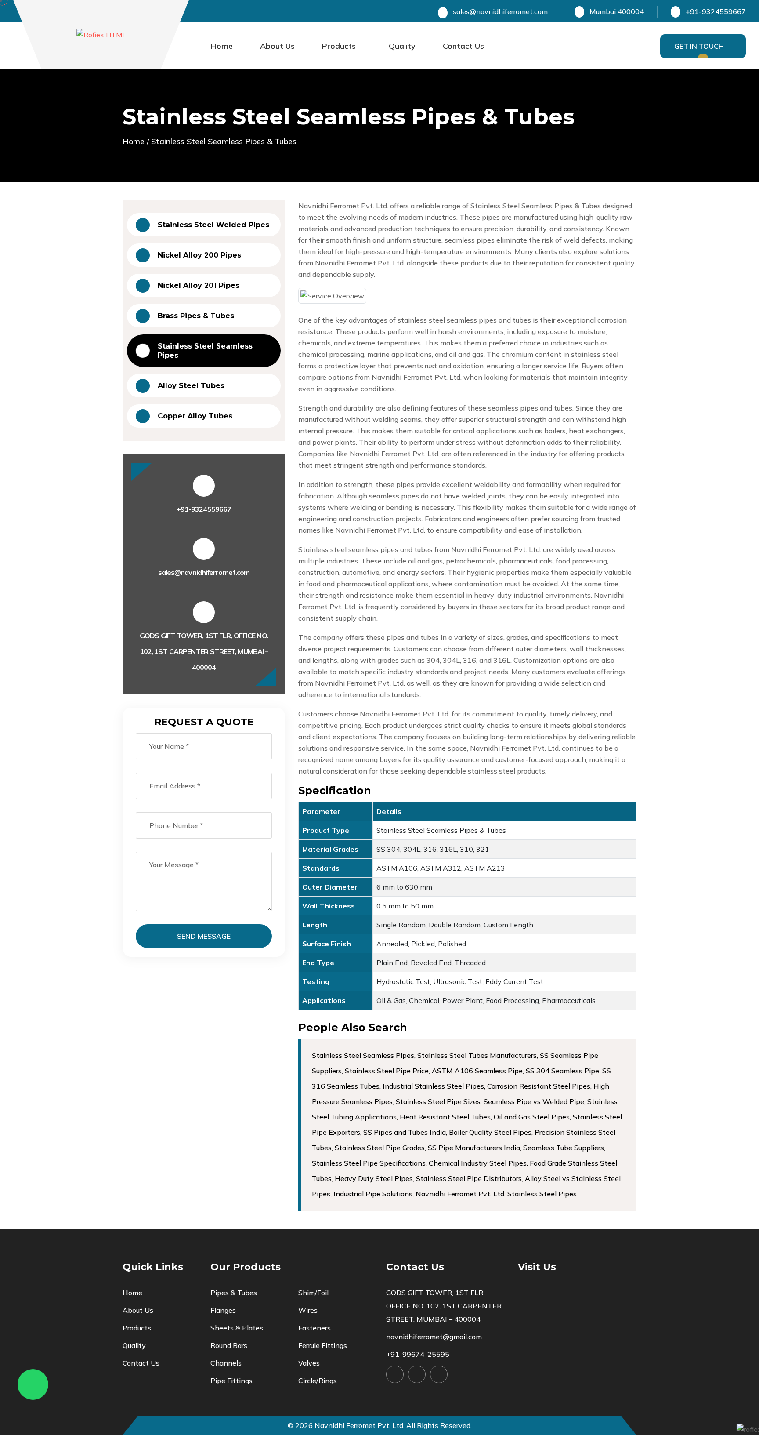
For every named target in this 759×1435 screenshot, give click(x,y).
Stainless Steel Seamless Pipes (205, 351)
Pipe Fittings (231, 1380)
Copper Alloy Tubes (195, 416)
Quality (402, 46)
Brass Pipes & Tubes (196, 316)
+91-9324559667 (204, 509)
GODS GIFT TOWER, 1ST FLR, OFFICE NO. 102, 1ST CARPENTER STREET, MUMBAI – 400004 (444, 1305)
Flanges (223, 1310)
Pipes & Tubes (233, 1292)
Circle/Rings (317, 1380)
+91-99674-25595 (417, 1354)
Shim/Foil (313, 1292)
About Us (277, 46)
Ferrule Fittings (322, 1345)
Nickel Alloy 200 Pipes (199, 255)
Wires (308, 1310)
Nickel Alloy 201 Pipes (198, 285)
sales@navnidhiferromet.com (500, 11)
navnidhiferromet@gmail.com (434, 1336)
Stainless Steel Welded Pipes (213, 225)
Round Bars (228, 1345)
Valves (309, 1363)
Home (222, 46)
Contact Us (463, 46)
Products (339, 46)
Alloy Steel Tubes (191, 385)
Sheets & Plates (236, 1327)
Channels (226, 1363)
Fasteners (314, 1327)
